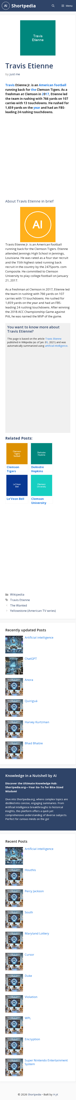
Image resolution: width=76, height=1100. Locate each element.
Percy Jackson (34, 891)
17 (47, 94)
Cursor (29, 954)
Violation (31, 997)
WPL (28, 1018)
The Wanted (18, 605)
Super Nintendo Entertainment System (46, 1062)
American (46, 85)
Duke (28, 976)
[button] (53, 5)
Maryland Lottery (37, 933)
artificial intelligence (56, 345)
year (36, 108)
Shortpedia (23, 6)
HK (55, 1094)
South (29, 912)
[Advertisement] (38, 157)
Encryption (32, 1039)
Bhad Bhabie (34, 743)
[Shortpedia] (6, 5)
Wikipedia (17, 594)
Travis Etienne (53, 338)
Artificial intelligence (39, 637)
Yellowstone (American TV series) (33, 611)
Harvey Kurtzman (37, 722)
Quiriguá (31, 701)
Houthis (30, 870)
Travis (9, 85)
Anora (29, 680)
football (60, 85)
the (33, 90)
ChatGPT (31, 659)
